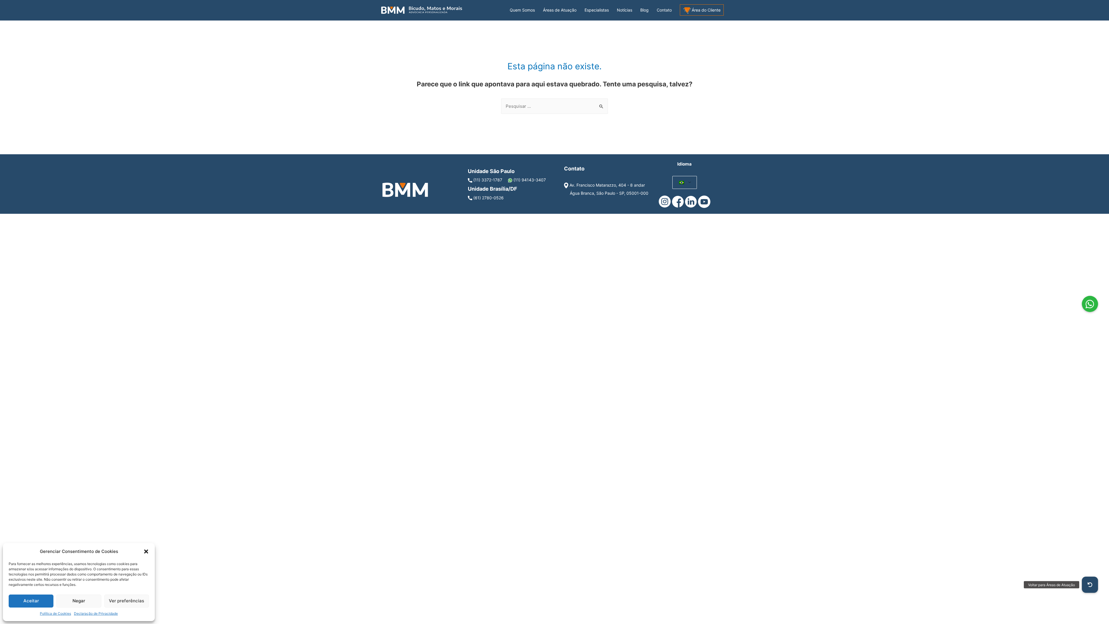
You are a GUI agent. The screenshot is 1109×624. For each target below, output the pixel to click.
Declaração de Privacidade (96, 613)
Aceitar (31, 600)
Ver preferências (126, 600)
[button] (146, 551)
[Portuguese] (682, 182)
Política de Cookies (55, 613)
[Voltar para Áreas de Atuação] (1090, 585)
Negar (78, 600)
